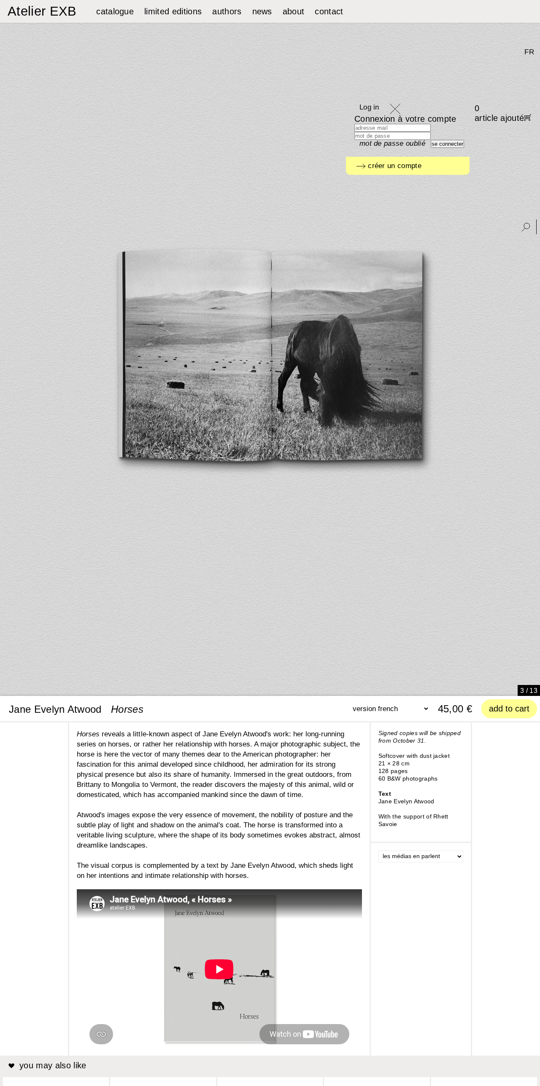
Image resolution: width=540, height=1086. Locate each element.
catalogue (115, 11)
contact (329, 11)
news (262, 11)
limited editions (173, 11)
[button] (137, 686)
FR (529, 52)
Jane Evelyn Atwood (55, 709)
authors (226, 11)
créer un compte (393, 166)
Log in (369, 107)
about (294, 11)
